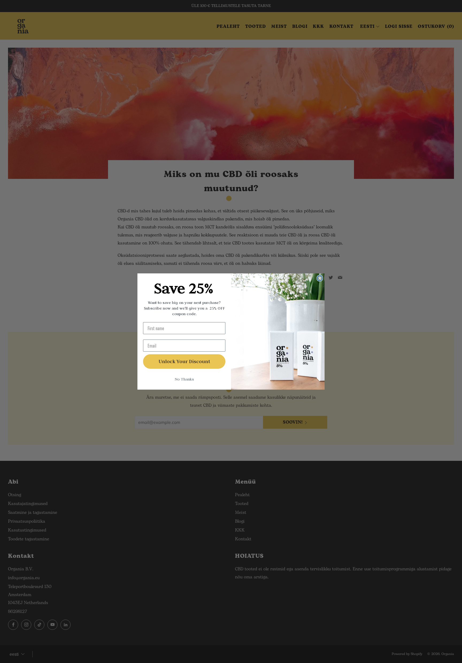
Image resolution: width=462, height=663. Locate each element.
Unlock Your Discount (184, 361)
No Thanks (184, 379)
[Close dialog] (319, 278)
